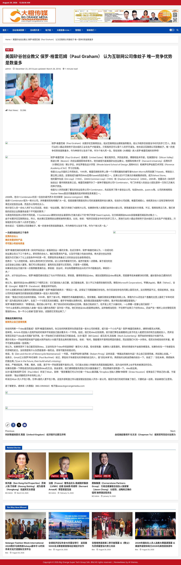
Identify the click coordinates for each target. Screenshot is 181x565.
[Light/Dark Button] (172, 30)
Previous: (35, 433)
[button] (177, 30)
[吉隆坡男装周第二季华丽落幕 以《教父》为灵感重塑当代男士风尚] (112, 525)
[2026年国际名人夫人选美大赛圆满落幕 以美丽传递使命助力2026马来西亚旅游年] (155, 525)
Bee (6, 553)
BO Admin (9, 493)
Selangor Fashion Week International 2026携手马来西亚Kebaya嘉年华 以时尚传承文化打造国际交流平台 (25, 546)
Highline (11, 476)
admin (8, 68)
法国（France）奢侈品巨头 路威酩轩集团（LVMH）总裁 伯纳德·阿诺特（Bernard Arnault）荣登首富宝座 (68, 486)
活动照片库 (34, 30)
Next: (145, 433)
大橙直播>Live (63, 30)
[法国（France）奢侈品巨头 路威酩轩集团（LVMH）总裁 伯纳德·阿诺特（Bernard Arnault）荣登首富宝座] (69, 465)
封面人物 (9, 50)
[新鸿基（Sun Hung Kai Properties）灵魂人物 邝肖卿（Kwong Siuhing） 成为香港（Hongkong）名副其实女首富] (25, 465)
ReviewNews (119, 562)
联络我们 (90, 30)
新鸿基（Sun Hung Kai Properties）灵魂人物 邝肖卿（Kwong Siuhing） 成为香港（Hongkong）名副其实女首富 (25, 486)
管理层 (78, 30)
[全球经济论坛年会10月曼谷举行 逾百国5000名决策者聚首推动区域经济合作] (69, 525)
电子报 (48, 30)
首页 (4, 30)
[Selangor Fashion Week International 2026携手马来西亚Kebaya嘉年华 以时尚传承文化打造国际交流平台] (25, 525)
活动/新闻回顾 (18, 30)
